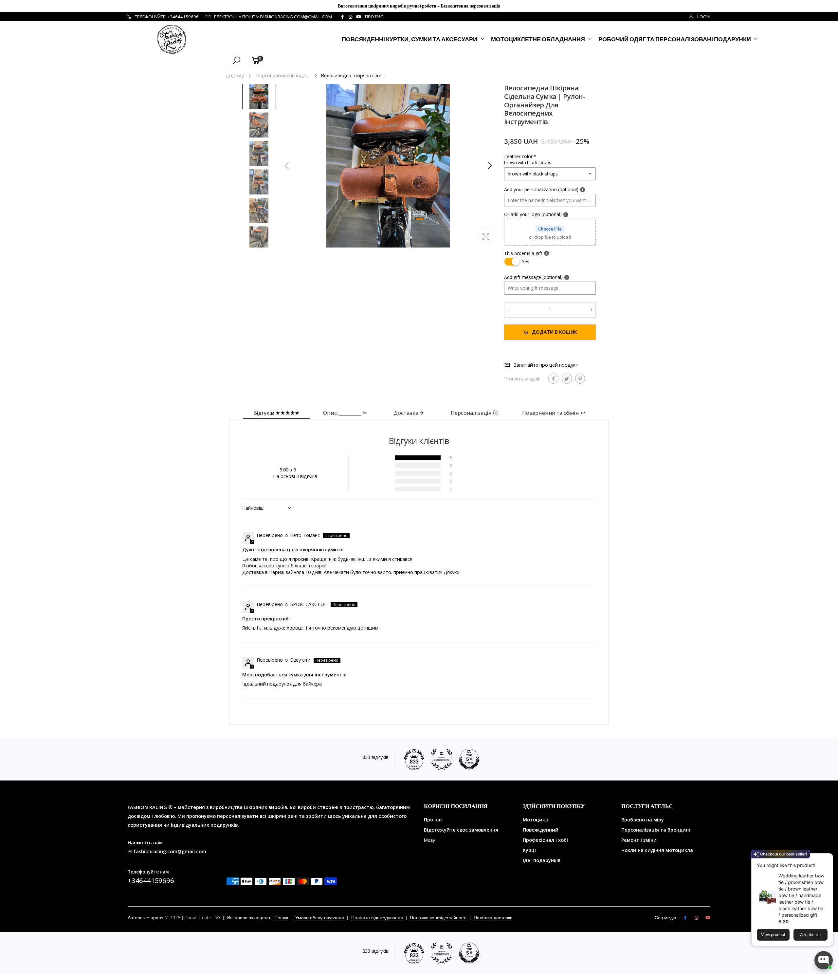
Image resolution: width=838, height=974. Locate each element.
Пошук (281, 917)
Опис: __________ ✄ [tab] (345, 412)
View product (773, 934)
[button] (489, 165)
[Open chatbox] (823, 960)
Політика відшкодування (377, 917)
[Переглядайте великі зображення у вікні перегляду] (486, 236)
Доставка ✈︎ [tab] (409, 412)
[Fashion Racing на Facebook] (342, 17)
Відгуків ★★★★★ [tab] (276, 412)
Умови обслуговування (319, 917)
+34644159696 (151, 880)
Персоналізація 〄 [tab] (474, 412)
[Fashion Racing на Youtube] (358, 17)
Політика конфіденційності (438, 917)
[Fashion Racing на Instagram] (350, 17)
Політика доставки (493, 917)
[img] (244, 526)
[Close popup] (826, 859)
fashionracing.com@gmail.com (170, 851)
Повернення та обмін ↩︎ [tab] (553, 412)
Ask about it (810, 934)
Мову (429, 840)
